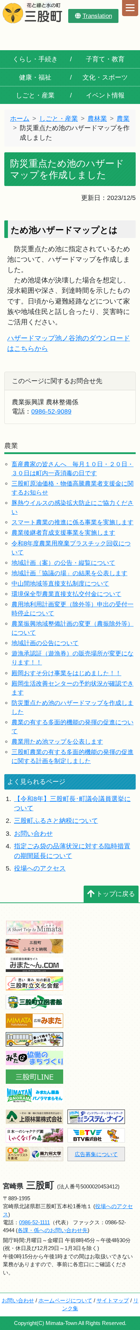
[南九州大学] (34, 1153)
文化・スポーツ (105, 77)
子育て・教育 (105, 59)
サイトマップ (113, 1300)
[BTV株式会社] (96, 1135)
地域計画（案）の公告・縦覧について (63, 562)
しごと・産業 (35, 95)
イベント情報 (105, 95)
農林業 (97, 118)
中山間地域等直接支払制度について (60, 583)
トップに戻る (115, 893)
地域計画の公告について (45, 643)
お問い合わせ (33, 833)
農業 (123, 118)
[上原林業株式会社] (34, 1116)
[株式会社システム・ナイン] (96, 1116)
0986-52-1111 (34, 1222)
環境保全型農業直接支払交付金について (66, 594)
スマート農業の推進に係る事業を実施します (72, 522)
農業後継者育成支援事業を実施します (63, 532)
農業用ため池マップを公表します (57, 741)
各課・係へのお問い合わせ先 (53, 1230)
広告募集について (96, 1154)
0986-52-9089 (51, 411)
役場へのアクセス (40, 868)
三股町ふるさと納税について (56, 820)
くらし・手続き (35, 59)
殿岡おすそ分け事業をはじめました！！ (66, 673)
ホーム (19, 118)
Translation (97, 16)
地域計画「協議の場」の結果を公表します (69, 573)
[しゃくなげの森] (34, 1135)
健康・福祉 (35, 77)
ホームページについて (65, 1300)
